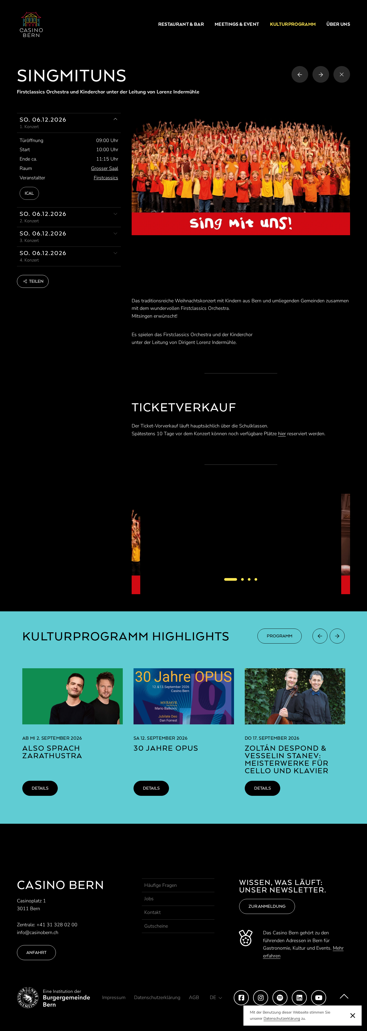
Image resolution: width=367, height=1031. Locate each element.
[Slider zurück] (320, 636)
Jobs (149, 898)
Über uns (338, 24)
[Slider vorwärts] (337, 636)
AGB (194, 997)
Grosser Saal (104, 168)
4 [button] (256, 579)
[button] (33, 281)
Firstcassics (106, 178)
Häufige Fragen (160, 885)
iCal (29, 193)
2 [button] (242, 579)
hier (282, 433)
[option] (240, 544)
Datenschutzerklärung (282, 1018)
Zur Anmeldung (267, 906)
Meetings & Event (237, 24)
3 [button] (249, 579)
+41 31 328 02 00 (57, 924)
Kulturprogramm (293, 24)
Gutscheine (156, 926)
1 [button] (230, 579)
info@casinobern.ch (37, 932)
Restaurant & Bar (181, 24)
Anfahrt (36, 952)
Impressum (113, 997)
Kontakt (152, 912)
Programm (279, 636)
